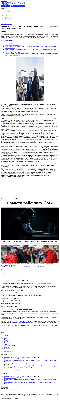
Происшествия (7, 15)
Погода (6, 340)
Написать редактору (8, 18)
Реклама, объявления (8, 19)
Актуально (7, 335)
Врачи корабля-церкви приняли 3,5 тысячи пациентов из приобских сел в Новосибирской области (30, 360)
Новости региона (7, 12)
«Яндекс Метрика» (43, 311)
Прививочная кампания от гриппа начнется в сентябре (18, 357)
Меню (2, 8)
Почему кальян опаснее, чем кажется (14, 52)
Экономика (7, 348)
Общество (6, 14)
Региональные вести (6, 24)
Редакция (3, 28)
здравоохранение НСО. (7, 40)
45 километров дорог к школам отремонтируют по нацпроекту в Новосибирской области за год (29, 363)
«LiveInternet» (52, 311)
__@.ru (24, 309)
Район (5, 344)
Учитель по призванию (10, 358)
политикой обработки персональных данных (24, 322)
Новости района (7, 11)
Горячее (6, 337)
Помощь (6, 341)
